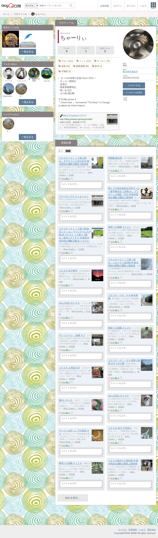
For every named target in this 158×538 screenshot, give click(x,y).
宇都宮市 (133, 71)
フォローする (134, 85)
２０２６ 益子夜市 (68, 270)
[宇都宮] (65, 71)
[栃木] (97, 66)
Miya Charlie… (125, 166)
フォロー (66, 50)
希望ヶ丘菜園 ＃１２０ (119, 328)
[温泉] (64, 66)
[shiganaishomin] (8, 89)
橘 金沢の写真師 (34, 80)
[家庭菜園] (81, 66)
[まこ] (21, 89)
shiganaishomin (8, 96)
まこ (21, 96)
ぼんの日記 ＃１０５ (118, 395)
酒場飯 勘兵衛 (115, 158)
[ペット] (84, 61)
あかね (47, 81)
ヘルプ (142, 529)
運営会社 (151, 529)
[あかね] (47, 73)
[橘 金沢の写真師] (34, 73)
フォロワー (86, 50)
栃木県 (126, 71)
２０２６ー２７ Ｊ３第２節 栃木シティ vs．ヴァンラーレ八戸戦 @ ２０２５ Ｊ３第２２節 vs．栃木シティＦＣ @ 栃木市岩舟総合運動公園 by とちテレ (75, 234)
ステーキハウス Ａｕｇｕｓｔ (74, 196)
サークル (122, 529)
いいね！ (66, 178)
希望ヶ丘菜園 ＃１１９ (70, 463)
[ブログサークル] (11, 5)
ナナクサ (8, 81)
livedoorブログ (27, 46)
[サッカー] (102, 61)
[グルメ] (66, 61)
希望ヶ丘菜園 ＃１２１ (119, 227)
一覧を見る (27, 51)
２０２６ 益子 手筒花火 (120, 428)
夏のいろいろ (65, 400)
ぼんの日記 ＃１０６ (69, 303)
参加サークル (105, 50)
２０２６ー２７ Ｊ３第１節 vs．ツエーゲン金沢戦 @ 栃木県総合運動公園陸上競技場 (123, 262)
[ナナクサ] (8, 73)
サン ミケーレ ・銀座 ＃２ (72, 335)
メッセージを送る (134, 92)
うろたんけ (21, 81)
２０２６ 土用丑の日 (69, 367)
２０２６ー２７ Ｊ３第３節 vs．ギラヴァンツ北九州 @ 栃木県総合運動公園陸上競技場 (74, 161)
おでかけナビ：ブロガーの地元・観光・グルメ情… (10, 44)
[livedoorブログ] (27, 39)
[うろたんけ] (21, 73)
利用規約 (133, 529)
